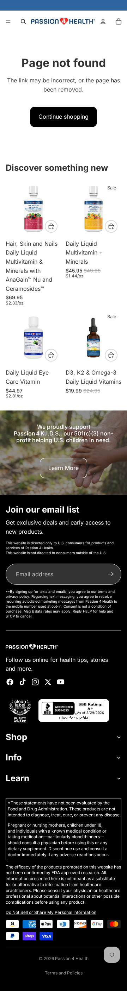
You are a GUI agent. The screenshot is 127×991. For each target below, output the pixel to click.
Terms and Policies (64, 973)
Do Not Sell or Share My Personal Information (51, 912)
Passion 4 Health (72, 958)
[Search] (23, 21)
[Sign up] (110, 574)
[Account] (103, 21)
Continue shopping (63, 116)
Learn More (63, 467)
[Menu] (8, 21)
